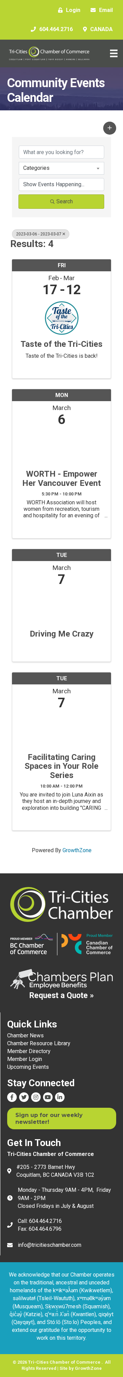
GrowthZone (77, 850)
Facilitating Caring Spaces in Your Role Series (61, 766)
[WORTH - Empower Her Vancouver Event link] (61, 446)
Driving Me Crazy (62, 633)
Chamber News (25, 1035)
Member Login (24, 1059)
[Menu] (113, 53)
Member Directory (29, 1051)
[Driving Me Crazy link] (61, 606)
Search (64, 201)
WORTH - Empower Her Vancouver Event (61, 478)
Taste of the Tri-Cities (61, 344)
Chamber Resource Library (38, 1043)
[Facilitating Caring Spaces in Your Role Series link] (61, 730)
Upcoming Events (28, 1067)
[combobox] (61, 168)
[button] (109, 128)
